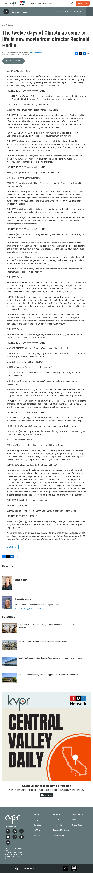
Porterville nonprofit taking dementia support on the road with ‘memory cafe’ (48, 675)
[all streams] (89, 11)
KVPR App (38, 830)
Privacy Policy (58, 825)
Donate (83, 3)
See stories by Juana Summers (29, 608)
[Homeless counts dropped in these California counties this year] (9, 645)
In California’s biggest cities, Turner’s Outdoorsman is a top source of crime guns (50, 658)
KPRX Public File (77, 815)
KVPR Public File (77, 820)
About (36, 815)
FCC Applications (59, 835)
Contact (37, 835)
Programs (37, 820)
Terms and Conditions (61, 830)
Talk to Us (56, 815)
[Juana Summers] (7, 602)
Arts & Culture (7, 25)
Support (56, 820)
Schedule (37, 825)
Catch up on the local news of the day (46, 785)
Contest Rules (77, 825)
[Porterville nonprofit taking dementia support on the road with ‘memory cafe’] (9, 678)
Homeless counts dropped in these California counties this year (43, 641)
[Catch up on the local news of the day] (46, 736)
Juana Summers (36, 52)
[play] (6, 11)
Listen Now (46, 795)
